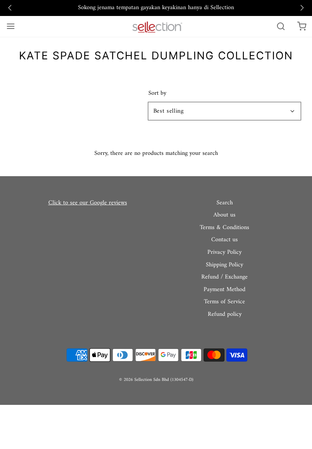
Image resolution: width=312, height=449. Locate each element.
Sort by (157, 93)
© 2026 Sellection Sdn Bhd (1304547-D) (156, 380)
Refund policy (225, 315)
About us (224, 215)
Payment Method (224, 290)
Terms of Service (224, 302)
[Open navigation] (10, 26)
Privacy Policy (224, 253)
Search (224, 203)
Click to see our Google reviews (87, 202)
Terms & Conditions (224, 228)
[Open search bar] (280, 26)
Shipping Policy (224, 265)
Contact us (224, 240)
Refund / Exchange (224, 277)
